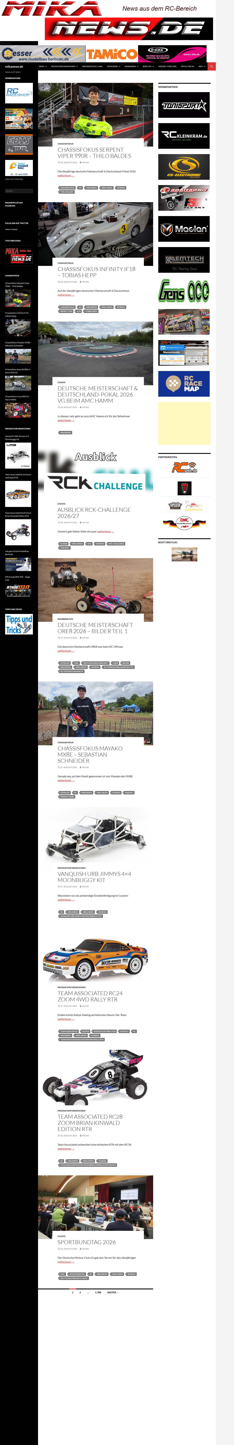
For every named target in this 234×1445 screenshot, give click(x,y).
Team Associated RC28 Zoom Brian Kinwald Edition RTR (90, 1122)
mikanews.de (14, 66)
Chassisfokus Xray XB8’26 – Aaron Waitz (17, 398)
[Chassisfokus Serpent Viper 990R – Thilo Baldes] (18, 298)
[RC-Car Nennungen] (184, 352)
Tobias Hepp (91, 311)
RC (80, 188)
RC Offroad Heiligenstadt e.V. (118, 667)
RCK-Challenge (116, 544)
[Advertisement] (184, 423)
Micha (85, 162)
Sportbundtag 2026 (87, 1242)
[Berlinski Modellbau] (43, 53)
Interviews (112, 66)
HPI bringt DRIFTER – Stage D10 (17, 578)
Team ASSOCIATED (69, 1031)
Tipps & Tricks (187, 66)
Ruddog (124, 1031)
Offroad (65, 663)
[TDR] (19, 144)
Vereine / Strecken (167, 66)
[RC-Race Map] (184, 383)
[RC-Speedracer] (176, 505)
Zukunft (64, 548)
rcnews (121, 188)
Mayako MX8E (67, 797)
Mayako (129, 792)
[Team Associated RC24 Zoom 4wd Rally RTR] (18, 494)
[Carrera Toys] (184, 321)
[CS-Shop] (184, 166)
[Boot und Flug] (184, 554)
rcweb (63, 544)
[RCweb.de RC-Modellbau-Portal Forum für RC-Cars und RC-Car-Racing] (184, 468)
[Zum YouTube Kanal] (19, 255)
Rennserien (130, 66)
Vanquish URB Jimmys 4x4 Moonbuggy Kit (81, 916)
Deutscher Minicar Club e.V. (74, 1278)
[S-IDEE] (172, 53)
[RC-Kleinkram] (184, 135)
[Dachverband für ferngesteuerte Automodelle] (184, 522)
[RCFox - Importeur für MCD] (19, 118)
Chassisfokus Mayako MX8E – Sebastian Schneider (90, 754)
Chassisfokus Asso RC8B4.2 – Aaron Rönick (18, 371)
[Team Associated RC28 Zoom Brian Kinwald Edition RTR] (18, 532)
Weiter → (113, 1292)
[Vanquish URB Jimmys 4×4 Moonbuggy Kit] (18, 456)
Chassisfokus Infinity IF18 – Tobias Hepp (97, 272)
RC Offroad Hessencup (71, 671)
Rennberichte (65, 619)
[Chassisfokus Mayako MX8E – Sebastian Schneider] (18, 356)
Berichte (147, 66)
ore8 (115, 663)
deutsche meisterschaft (95, 663)
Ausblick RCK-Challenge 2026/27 (94, 512)
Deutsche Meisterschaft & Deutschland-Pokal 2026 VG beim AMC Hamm (98, 394)
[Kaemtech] (184, 259)
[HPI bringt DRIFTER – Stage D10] (18, 590)
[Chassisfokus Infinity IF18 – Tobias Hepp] (18, 328)
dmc (76, 663)
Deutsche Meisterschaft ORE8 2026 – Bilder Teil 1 (95, 627)
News (41, 66)
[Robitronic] (184, 197)
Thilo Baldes (66, 192)
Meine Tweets (11, 229)
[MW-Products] (184, 228)
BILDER (126, 663)
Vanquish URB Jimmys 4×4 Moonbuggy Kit (94, 876)
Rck (89, 544)
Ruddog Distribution (104, 1031)
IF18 (79, 311)
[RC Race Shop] (19, 93)
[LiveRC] (185, 488)
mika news (107, 188)
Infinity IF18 (66, 311)
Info (201, 66)
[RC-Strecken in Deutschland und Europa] (193, 505)
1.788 (98, 1292)
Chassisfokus (65, 143)
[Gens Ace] (184, 290)
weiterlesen (66, 175)
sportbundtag (77, 1274)
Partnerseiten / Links (92, 66)
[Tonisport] (184, 104)
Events (61, 382)
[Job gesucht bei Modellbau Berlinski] (18, 564)
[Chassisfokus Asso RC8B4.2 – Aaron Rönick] (18, 383)
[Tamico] (112, 53)
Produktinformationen (63, 66)
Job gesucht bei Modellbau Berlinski (17, 553)
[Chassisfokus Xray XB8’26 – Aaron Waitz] (18, 410)
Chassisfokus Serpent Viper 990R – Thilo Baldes (94, 152)
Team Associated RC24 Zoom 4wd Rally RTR (90, 996)
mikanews (91, 188)
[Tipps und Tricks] (19, 624)
